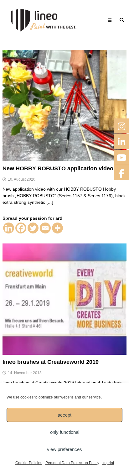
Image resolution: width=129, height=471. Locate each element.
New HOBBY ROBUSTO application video (58, 168)
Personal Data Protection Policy (72, 463)
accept (64, 415)
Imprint (108, 463)
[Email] (45, 228)
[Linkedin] (8, 228)
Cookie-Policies (28, 463)
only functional (64, 432)
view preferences (64, 449)
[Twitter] (33, 228)
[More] (57, 228)
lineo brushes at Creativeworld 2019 (51, 362)
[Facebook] (20, 228)
